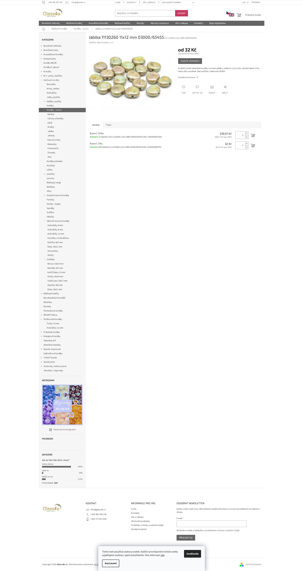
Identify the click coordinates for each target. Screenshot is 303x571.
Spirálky (50, 208)
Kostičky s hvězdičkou (58, 238)
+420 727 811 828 (98, 519)
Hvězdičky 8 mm (55, 229)
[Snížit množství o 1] (246, 137)
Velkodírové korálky (53, 353)
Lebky (49, 169)
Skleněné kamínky (52, 345)
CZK (244, 2)
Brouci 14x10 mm (55, 263)
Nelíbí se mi (47, 476)
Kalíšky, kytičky (54, 101)
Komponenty (50, 58)
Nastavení (111, 563)
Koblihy (50, 105)
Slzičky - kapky (54, 204)
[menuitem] (51, 23)
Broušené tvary (51, 50)
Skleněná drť (50, 340)
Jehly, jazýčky (53, 97)
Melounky (52, 144)
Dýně (50, 122)
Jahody (51, 135)
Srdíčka (50, 212)
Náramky (48, 302)
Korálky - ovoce (54, 110)
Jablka (51, 131)
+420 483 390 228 (98, 514)
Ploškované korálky (53, 319)
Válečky (50, 216)
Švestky (51, 152)
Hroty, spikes (53, 88)
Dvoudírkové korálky (53, 54)
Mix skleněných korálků (54, 298)
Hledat (181, 13)
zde (162, 555)
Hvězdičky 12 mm (56, 233)
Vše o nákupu (149, 2)
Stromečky (53, 251)
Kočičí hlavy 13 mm (56, 272)
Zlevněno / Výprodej (53, 370)
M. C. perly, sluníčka (53, 75)
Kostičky (51, 165)
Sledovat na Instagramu (64, 429)
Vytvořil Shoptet (253, 564)
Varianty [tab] (96, 125)
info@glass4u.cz (98, 509)
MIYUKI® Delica (50, 315)
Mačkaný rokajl (54, 182)
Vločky (51, 255)
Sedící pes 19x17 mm (57, 280)
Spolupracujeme (139, 529)
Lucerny (50, 178)
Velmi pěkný (47, 464)
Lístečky (51, 174)
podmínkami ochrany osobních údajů (222, 530)
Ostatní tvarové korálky (58, 195)
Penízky (50, 199)
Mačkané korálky (51, 80)
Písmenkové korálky (53, 310)
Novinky (47, 306)
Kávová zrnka (54, 140)
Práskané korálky (52, 332)
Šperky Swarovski (52, 349)
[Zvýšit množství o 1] (246, 133)
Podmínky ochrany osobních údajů (147, 525)
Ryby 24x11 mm (55, 246)
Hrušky (51, 127)
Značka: (101, 42)
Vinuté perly (49, 362)
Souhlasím (192, 554)
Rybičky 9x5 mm (55, 242)
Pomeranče (53, 148)
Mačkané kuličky (51, 293)
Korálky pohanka (55, 161)
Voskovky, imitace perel (55, 366)
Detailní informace (186, 77)
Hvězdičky (52, 93)
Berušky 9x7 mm (55, 268)
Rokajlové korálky (52, 336)
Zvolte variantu (190, 61)
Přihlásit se (186, 537)
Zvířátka (51, 259)
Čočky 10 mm (53, 323)
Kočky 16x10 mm (55, 276)
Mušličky (51, 187)
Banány (51, 114)
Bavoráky (51, 84)
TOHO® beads (50, 357)
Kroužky (47, 71)
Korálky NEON (50, 63)
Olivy (49, 191)
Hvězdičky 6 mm (55, 225)
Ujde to (45, 470)
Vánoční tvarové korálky (58, 221)
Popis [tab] (108, 125)
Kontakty (131, 2)
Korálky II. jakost (51, 67)
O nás (117, 2)
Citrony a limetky (55, 118)
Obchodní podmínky (171, 2)
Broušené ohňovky (52, 46)
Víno (50, 157)
